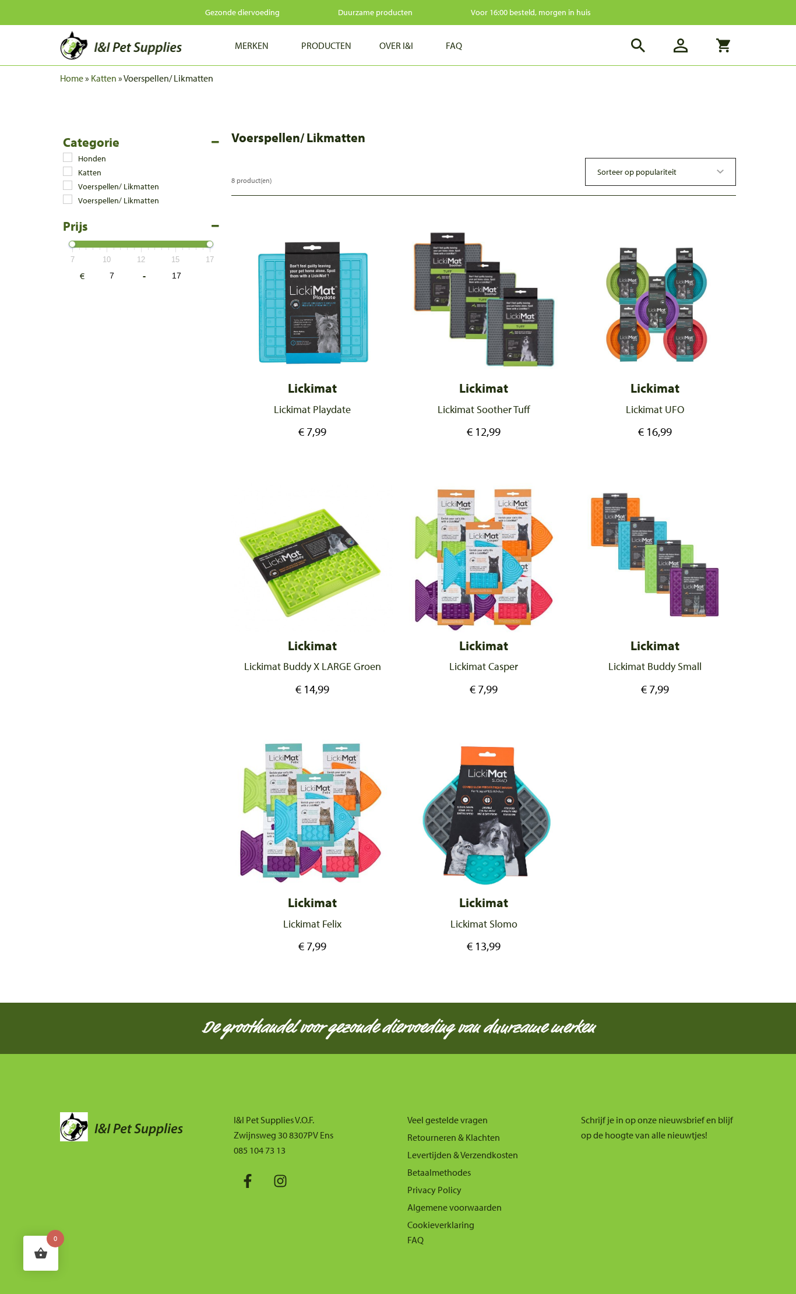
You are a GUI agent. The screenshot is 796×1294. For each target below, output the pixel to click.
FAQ (415, 1240)
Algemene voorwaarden (454, 1207)
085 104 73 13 (260, 1150)
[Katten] (67, 171)
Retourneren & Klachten (453, 1137)
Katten (104, 78)
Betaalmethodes (439, 1172)
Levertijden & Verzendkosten (462, 1155)
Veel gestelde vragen (447, 1120)
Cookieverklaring (440, 1224)
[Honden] (67, 157)
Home (71, 78)
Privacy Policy (434, 1190)
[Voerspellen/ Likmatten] (67, 185)
